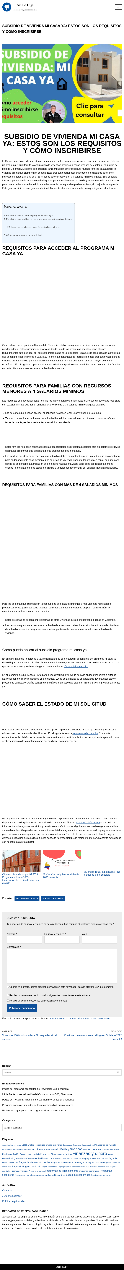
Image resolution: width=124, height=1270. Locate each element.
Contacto (7, 1190)
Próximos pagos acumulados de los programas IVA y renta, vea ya (37, 1105)
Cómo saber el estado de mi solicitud (24, 235)
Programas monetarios (26, 1175)
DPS (85, 1149)
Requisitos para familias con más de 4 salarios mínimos (35, 227)
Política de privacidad (13, 1201)
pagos (88, 1158)
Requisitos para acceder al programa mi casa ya (29, 215)
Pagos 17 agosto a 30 (100, 1158)
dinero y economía (46, 1149)
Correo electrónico (55, 934)
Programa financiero (19, 1171)
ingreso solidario (19, 1158)
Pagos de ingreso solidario (91, 1162)
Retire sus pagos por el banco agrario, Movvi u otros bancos (34, 1110)
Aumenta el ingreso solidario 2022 (14, 1145)
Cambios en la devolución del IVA (85, 1145)
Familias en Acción (10, 1154)
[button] (118, 7)
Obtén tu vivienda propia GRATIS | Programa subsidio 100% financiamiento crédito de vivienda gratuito (20, 879)
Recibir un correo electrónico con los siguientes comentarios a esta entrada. (49, 995)
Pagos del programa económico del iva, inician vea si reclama (35, 1089)
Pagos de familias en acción (64, 1162)
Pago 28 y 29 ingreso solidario (74, 1158)
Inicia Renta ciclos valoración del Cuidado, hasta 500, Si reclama (37, 1094)
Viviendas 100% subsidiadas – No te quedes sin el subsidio (101, 873)
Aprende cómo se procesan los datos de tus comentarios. (80, 1018)
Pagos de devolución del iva (34, 1162)
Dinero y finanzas (70, 1149)
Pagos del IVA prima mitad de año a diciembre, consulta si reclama (38, 1099)
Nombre (12, 934)
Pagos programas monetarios (69, 1167)
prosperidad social (46, 1175)
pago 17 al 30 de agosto (53, 1158)
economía (93, 1149)
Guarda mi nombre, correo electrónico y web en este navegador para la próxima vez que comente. (61, 987)
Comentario (14, 947)
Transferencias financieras (101, 1175)
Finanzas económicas (61, 1154)
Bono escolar (68, 1145)
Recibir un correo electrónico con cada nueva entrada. (38, 1000)
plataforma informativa (88, 822)
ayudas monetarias (54, 1145)
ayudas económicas (36, 1145)
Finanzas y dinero (89, 1153)
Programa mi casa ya (27, 899)
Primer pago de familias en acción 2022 (94, 1167)
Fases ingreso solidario (30, 1154)
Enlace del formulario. (76, 666)
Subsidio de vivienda (52, 899)
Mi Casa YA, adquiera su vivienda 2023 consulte (61, 876)
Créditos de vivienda (107, 1145)
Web (84, 934)
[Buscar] (118, 1072)
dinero (32, 1149)
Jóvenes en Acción (35, 1158)
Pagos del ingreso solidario (26, 1166)
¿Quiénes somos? (12, 1196)
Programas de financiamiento (61, 1170)
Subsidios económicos (78, 1175)
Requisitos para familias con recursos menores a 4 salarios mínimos (39, 219)
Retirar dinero (60, 1175)
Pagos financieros (49, 1167)
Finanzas (45, 1154)
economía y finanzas (109, 1149)
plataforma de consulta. (85, 733)
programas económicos (89, 1171)
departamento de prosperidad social (15, 1149)
